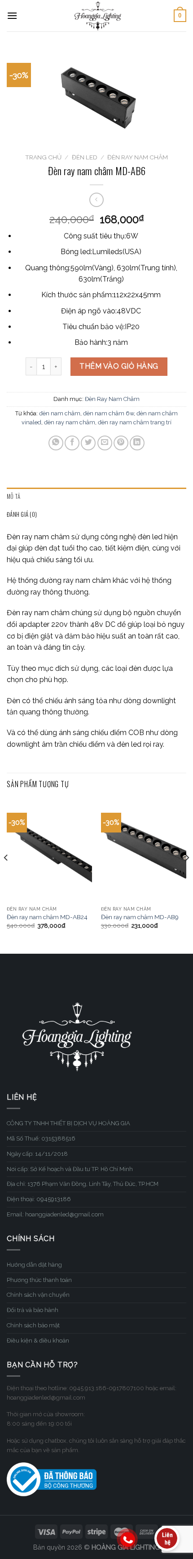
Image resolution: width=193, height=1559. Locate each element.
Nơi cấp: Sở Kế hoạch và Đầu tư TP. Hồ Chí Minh (70, 1169)
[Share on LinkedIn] (137, 443)
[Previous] (6, 875)
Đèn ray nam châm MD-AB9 (140, 916)
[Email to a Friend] (104, 443)
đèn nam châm (59, 413)
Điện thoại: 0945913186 (39, 1199)
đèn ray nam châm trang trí (134, 422)
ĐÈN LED (84, 157)
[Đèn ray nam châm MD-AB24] (49, 850)
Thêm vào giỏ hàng (118, 366)
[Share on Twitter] (88, 443)
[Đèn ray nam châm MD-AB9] (143, 850)
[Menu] (12, 15)
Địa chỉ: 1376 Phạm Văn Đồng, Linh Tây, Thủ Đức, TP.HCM (82, 1183)
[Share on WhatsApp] (55, 443)
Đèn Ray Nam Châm (137, 157)
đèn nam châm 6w (108, 413)
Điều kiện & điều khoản (38, 1340)
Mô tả (13, 496)
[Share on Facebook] (72, 443)
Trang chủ (43, 157)
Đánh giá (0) (22, 514)
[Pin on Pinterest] (121, 443)
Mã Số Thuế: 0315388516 (41, 1138)
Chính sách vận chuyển (38, 1294)
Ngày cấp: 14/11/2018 (37, 1153)
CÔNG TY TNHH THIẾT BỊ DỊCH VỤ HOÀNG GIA (68, 1123)
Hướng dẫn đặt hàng (34, 1264)
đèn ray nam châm (69, 422)
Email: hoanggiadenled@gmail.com (55, 1214)
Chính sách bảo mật (33, 1325)
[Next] (186, 875)
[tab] (96, 497)
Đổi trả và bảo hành (32, 1310)
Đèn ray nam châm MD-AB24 (47, 916)
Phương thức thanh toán (39, 1280)
